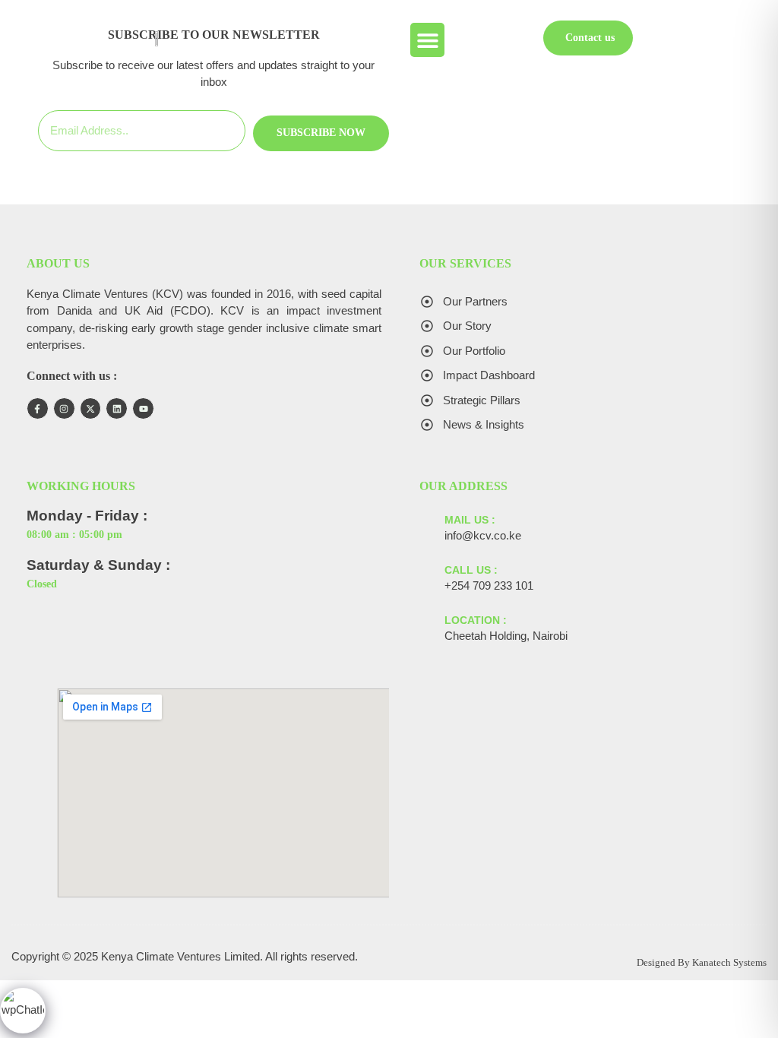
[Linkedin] (117, 408)
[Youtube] (143, 408)
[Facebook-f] (38, 408)
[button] (427, 40)
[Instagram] (64, 408)
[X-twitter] (91, 408)
